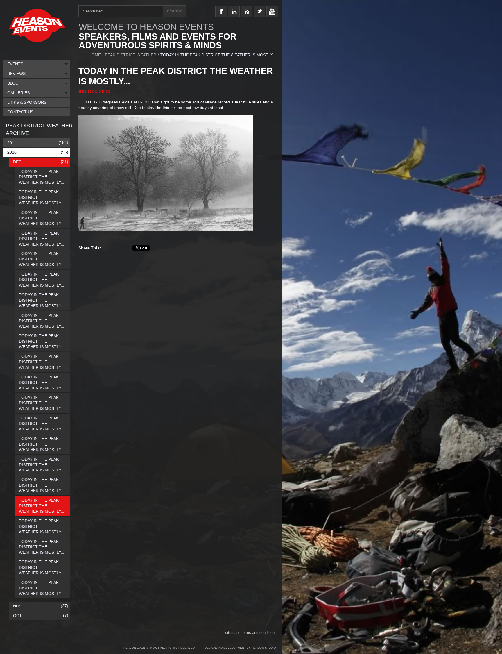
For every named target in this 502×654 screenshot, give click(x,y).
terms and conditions (259, 632)
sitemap (232, 632)
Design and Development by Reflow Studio (240, 647)
